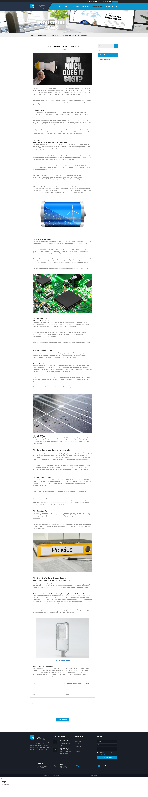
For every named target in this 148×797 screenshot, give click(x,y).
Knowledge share (97, 6)
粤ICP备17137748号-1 (96, 775)
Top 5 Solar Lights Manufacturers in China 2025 (65, 741)
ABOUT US (67, 6)
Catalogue (85, 6)
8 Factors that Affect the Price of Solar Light (75, 35)
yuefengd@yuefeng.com (94, 1)
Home (32, 35)
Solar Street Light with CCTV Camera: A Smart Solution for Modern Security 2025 (65, 749)
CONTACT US (109, 6)
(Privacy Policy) (101, 754)
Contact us (78, 751)
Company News (103, 51)
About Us (78, 741)
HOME (60, 6)
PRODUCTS (76, 6)
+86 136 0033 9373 (107, 1)
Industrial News (55, 35)
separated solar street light (63, 660)
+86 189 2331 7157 (63, 767)
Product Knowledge (104, 59)
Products (78, 743)
